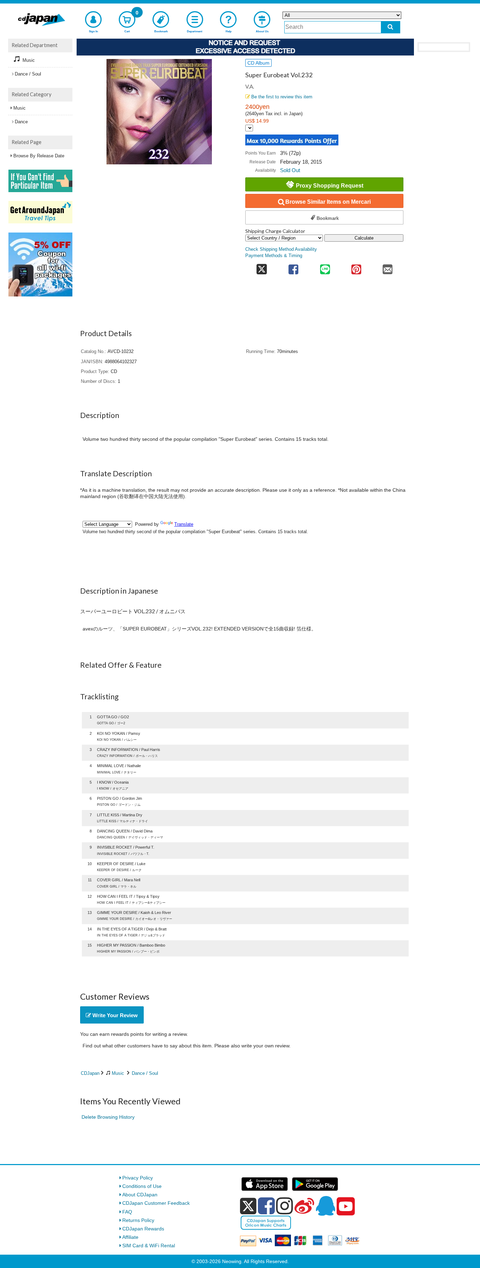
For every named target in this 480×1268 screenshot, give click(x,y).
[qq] (325, 1206)
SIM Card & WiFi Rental (148, 1245)
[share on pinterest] (356, 267)
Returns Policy (138, 1220)
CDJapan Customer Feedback (156, 1203)
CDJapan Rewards (143, 1228)
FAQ (127, 1212)
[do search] (390, 27)
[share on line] (324, 267)
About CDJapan (139, 1194)
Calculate (364, 238)
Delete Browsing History (108, 1117)
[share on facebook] (293, 267)
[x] (248, 1206)
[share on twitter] (261, 267)
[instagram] (284, 1206)
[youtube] (346, 1206)
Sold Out (290, 170)
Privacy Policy (137, 1178)
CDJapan (90, 1073)
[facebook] (266, 1206)
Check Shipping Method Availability (281, 249)
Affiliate (130, 1237)
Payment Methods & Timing (273, 255)
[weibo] (304, 1206)
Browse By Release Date (38, 155)
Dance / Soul (145, 1073)
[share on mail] (387, 267)
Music (118, 1073)
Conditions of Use (142, 1186)
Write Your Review (114, 1015)
